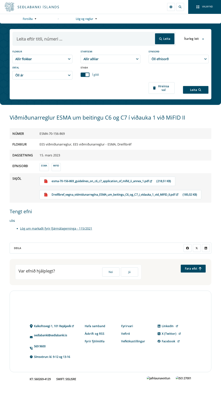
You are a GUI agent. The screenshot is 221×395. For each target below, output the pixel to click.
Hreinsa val (163, 88)
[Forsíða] (37, 6)
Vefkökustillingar (133, 341)
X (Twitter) (169, 334)
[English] (171, 7)
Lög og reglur (84, 19)
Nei (111, 272)
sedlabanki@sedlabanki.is (50, 335)
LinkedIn (168, 326)
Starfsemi (86, 51)
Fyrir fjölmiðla (95, 341)
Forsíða (28, 19)
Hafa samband (95, 326)
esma (44, 165)
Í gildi (95, 75)
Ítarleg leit (191, 39)
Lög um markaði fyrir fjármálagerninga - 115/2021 (56, 228)
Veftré (125, 334)
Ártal (15, 67)
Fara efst (191, 268)
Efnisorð (154, 51)
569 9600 (40, 346)
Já (129, 272)
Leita (166, 39)
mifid (56, 165)
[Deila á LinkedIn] (206, 248)
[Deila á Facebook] (187, 248)
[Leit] (180, 7)
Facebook (168, 341)
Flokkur (17, 51)
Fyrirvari (127, 326)
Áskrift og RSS (94, 334)
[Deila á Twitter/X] (197, 248)
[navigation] (204, 7)
